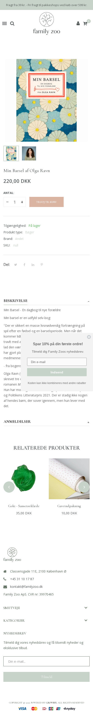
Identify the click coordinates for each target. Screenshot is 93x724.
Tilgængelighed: (14, 225)
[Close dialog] (89, 337)
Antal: (8, 193)
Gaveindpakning (24, 506)
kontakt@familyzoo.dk (26, 586)
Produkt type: (13, 232)
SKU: (6, 245)
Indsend (57, 372)
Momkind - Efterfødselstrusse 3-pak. (69, 508)
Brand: (8, 239)
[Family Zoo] (46, 23)
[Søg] (12, 23)
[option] (11, 153)
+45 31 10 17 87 (22, 579)
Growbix (51, 702)
